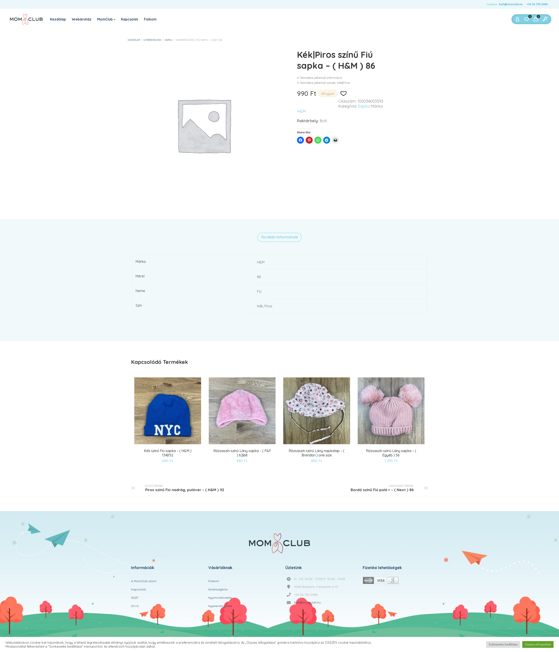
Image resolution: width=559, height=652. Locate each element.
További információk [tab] (279, 237)
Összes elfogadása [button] (538, 644)
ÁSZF (134, 598)
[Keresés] (544, 19)
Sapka (168, 39)
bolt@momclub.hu (511, 4)
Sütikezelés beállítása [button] (503, 644)
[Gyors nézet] (168, 443)
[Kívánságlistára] (343, 94)
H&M (301, 111)
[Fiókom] (517, 19)
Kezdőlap (58, 19)
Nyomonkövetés (220, 598)
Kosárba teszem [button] (157, 443)
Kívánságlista (218, 589)
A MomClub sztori (143, 581)
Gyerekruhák (152, 39)
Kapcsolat (129, 19)
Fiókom (150, 19)
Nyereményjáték (220, 606)
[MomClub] (26, 19)
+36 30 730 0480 (537, 4)
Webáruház (81, 19)
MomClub (105, 19)
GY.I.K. (135, 606)
